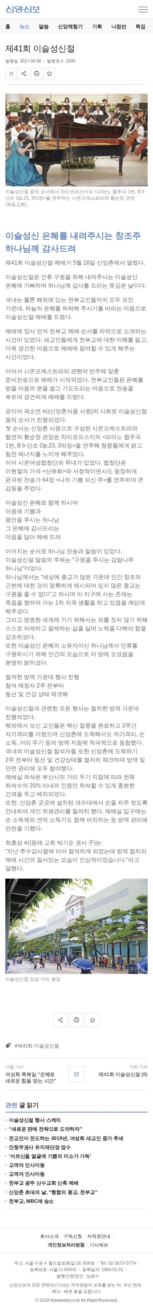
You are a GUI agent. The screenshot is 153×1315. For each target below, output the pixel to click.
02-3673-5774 (122, 1263)
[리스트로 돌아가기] (76, 1074)
